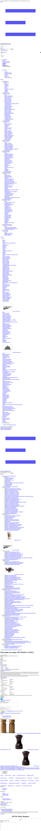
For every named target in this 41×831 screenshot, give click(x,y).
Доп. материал (4, 682)
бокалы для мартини (4, 780)
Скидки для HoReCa (8, 77)
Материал (3, 684)
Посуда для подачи (6, 313)
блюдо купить (29, 777)
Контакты (4, 789)
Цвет (2, 686)
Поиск (12, 49)
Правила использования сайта (5, 428)
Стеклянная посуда (6, 284)
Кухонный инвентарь (6, 381)
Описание (2, 670)
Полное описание (3, 664)
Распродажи (5, 65)
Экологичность (4, 689)
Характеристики (7, 670)
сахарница (11, 780)
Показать (2, 697)
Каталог (1, 79)
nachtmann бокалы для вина (21, 777)
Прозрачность (4, 694)
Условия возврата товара (7, 799)
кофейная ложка (11, 785)
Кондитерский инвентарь (7, 406)
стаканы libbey (23, 783)
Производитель (4, 680)
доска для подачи (8, 775)
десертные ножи (24, 780)
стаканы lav (17, 780)
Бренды (4, 60)
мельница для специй (32, 783)
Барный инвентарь (6, 323)
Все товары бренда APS (7, 716)
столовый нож (18, 785)
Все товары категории (7, 715)
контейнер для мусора (21, 775)
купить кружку (11, 777)
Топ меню (4, 772)
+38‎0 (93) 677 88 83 (3, 50)
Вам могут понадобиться (5, 713)
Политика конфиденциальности (6, 427)
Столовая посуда (6, 244)
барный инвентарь (3, 783)
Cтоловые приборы (6, 256)
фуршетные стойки (30, 775)
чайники (37, 780)
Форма (3, 692)
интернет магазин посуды (27, 785)
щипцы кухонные (3, 777)
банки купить (36, 777)
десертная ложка (3, 785)
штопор (1, 775)
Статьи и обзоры (6, 794)
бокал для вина (31, 780)
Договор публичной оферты (5, 429)
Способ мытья (4, 687)
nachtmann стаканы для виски (14, 783)
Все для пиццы (5, 412)
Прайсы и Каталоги (6, 62)
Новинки (4, 63)
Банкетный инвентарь (7, 354)
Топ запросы (5, 771)
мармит (14, 775)
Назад (6, 83)
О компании (5, 59)
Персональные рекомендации (15, 713)
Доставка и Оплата (6, 61)
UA (1, 48)
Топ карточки (5, 773)
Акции (4, 64)
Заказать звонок (3, 52)
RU (2, 821)
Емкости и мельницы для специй (16, 649)
